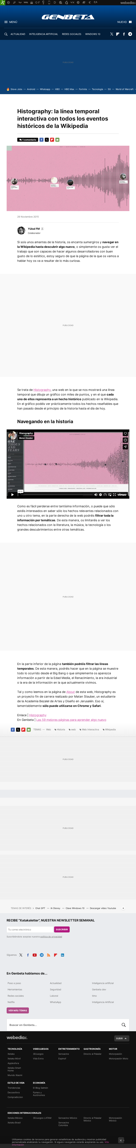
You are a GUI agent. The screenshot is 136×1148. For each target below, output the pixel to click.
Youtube (34, 954)
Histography (42, 390)
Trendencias (14, 1087)
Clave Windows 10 (75, 908)
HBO (57, 89)
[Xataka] (2, 2)
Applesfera (13, 1063)
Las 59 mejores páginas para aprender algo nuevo (71, 720)
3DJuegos (38, 1054)
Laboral (54, 995)
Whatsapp (45, 89)
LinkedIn (62, 954)
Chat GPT (40, 908)
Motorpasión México (115, 1119)
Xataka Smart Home (14, 1069)
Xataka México (15, 1118)
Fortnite (83, 89)
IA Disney (56, 908)
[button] (35, 229)
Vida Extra (38, 1058)
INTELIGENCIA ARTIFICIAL (43, 34)
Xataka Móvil (14, 1058)
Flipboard (118, 34)
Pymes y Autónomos (39, 1093)
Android (31, 89)
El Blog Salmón (40, 1087)
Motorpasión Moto (118, 1058)
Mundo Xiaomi (15, 1075)
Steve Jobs (16, 89)
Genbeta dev (99, 989)
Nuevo (122, 22)
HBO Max (69, 89)
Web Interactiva (90, 729)
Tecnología (97, 89)
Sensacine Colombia (63, 1124)
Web (48, 729)
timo (94, 995)
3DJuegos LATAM (42, 1118)
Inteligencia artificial (103, 983)
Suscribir (62, 929)
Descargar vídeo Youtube (103, 908)
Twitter (112, 34)
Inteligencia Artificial (103, 1002)
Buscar (124, 1025)
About (70, 692)
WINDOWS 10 (92, 34)
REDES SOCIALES (71, 34)
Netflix (11, 1002)
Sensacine (63, 1054)
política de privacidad (51, 936)
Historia (61, 729)
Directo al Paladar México (93, 1119)
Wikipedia (110, 729)
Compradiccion (15, 1097)
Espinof (62, 1058)
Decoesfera (14, 1092)
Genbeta (68, 17)
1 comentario (29, 139)
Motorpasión (115, 1054)
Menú (13, 22)
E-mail (57, 140)
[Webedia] (17, 1037)
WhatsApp (55, 1002)
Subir (119, 1038)
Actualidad (56, 983)
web (73, 729)
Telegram (130, 34)
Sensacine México (67, 1118)
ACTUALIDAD (18, 34)
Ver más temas (17, 1010)
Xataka (11, 1054)
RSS (48, 954)
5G (109, 89)
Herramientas (15, 989)
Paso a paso (14, 983)
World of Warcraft (125, 89)
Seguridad (55, 989)
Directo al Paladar (93, 1054)
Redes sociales (16, 995)
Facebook (124, 34)
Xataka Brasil (14, 1122)
